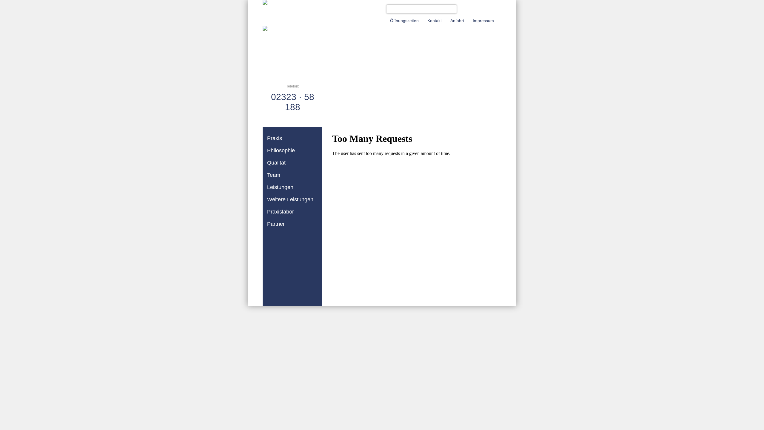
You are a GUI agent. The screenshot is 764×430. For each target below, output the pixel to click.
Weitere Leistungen (290, 199)
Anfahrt (457, 20)
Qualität (276, 163)
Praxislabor (280, 212)
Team (273, 175)
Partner (276, 224)
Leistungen (280, 187)
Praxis (274, 138)
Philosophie (281, 150)
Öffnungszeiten (404, 20)
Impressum (483, 20)
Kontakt (434, 20)
